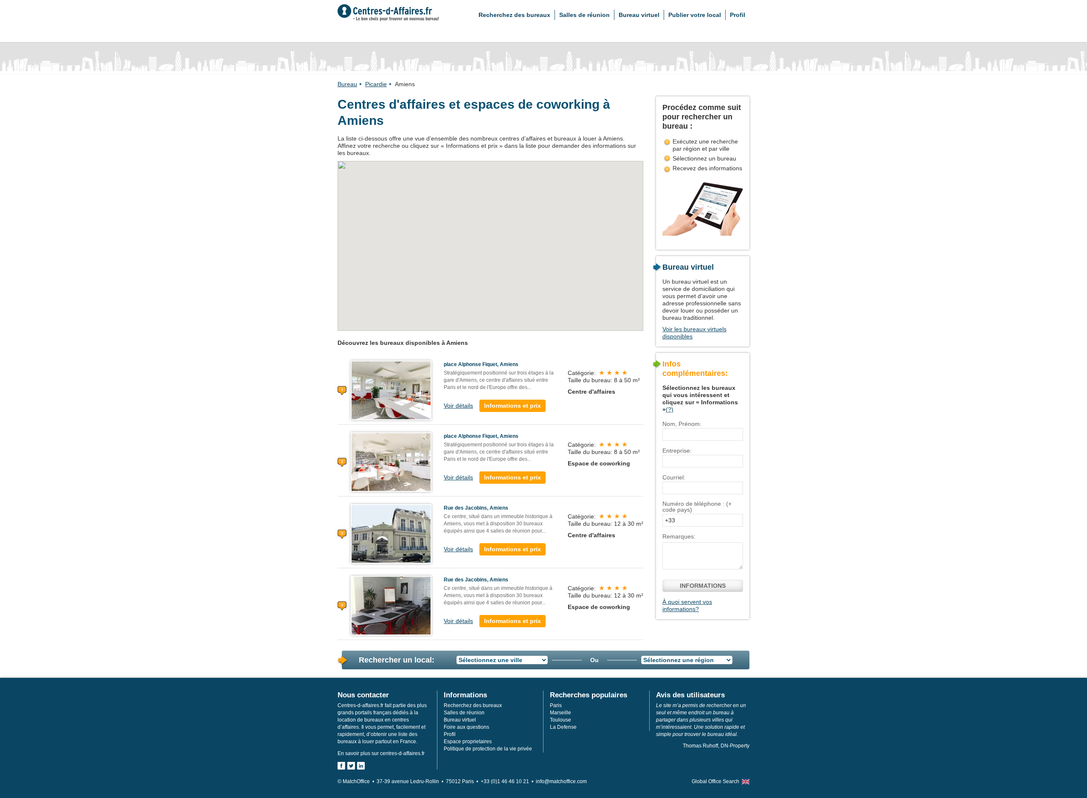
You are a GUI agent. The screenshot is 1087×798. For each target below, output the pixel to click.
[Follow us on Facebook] (341, 766)
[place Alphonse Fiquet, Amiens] (391, 389)
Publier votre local (694, 14)
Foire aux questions (466, 727)
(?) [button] (669, 409)
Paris (556, 705)
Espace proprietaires (468, 741)
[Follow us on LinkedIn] (361, 766)
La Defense (563, 727)
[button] (612, 236)
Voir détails (458, 405)
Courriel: (673, 477)
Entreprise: (677, 451)
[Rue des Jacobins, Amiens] (391, 533)
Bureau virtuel (639, 14)
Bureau (347, 84)
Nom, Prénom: (681, 424)
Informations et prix (512, 405)
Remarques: (679, 536)
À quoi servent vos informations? (687, 605)
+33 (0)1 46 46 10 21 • (508, 781)
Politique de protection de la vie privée (488, 749)
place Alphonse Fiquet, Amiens (481, 364)
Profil (737, 14)
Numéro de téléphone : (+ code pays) (697, 507)
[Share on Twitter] (351, 766)
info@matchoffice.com (561, 781)
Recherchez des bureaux (514, 14)
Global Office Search (715, 781)
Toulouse (560, 720)
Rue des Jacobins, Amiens (476, 508)
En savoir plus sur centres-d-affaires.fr (381, 753)
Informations (703, 585)
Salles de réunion (584, 14)
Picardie (376, 84)
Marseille (560, 713)
